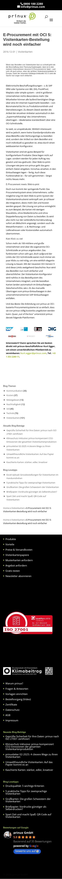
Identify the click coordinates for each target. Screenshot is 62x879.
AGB (7, 715)
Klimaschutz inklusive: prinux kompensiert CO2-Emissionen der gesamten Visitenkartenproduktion (29, 746)
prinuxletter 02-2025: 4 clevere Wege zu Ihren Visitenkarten (31, 755)
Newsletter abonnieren (18, 576)
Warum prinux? (14, 683)
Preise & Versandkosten (18, 549)
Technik (10, 413)
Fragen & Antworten (16, 688)
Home (6, 508)
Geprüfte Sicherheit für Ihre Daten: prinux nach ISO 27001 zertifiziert (32, 737)
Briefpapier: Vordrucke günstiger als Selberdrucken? (31, 491)
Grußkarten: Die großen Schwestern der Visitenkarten (32, 487)
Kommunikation (14, 390)
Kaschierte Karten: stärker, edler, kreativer (26, 462)
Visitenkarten (25, 51)
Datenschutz (12, 709)
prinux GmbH (23, 833)
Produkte (10, 539)
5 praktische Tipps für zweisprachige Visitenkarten (30, 482)
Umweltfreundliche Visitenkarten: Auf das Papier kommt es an (29, 763)
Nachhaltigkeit (13, 404)
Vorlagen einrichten (16, 694)
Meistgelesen (12, 399)
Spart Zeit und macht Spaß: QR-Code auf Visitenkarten (28, 815)
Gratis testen (12, 570)
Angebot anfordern (16, 565)
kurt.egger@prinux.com (33, 353)
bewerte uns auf (25, 851)
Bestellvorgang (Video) (18, 699)
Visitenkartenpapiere (17, 555)
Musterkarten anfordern (19, 560)
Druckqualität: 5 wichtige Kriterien (24, 785)
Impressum (11, 720)
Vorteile (9, 544)
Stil (7, 408)
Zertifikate (11, 704)
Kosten (9, 395)
